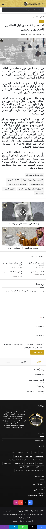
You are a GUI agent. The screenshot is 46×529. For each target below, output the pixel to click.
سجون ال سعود (19, 463)
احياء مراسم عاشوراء (34, 175)
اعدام (41, 452)
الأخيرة (23, 362)
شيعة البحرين (8, 189)
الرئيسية (39, 17)
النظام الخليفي (13, 180)
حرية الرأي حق (39, 369)
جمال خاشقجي (39, 456)
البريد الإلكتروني (39, 326)
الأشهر (38, 362)
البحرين (35, 452)
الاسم (42, 317)
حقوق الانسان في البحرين (16, 184)
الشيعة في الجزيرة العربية (32, 180)
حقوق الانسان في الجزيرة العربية (30, 189)
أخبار (34, 17)
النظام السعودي (36, 184)
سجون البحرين (30, 463)
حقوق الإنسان (28, 456)
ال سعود (28, 452)
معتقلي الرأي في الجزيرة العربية (34, 470)
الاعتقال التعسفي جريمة (36, 380)
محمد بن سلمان (8, 463)
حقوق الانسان (18, 456)
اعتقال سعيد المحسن (37, 271)
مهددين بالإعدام (36, 9)
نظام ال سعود (19, 470)
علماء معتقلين (39, 374)
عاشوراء (39, 193)
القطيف (13, 452)
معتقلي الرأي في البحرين (26, 467)
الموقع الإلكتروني (39, 335)
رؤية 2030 (40, 463)
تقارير (20, 521)
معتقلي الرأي (39, 467)
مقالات (15, 521)
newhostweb (22, 514)
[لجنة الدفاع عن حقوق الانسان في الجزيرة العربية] (32, 3)
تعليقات (7, 362)
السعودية (20, 452)
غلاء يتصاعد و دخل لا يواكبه (35, 391)
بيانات (25, 521)
